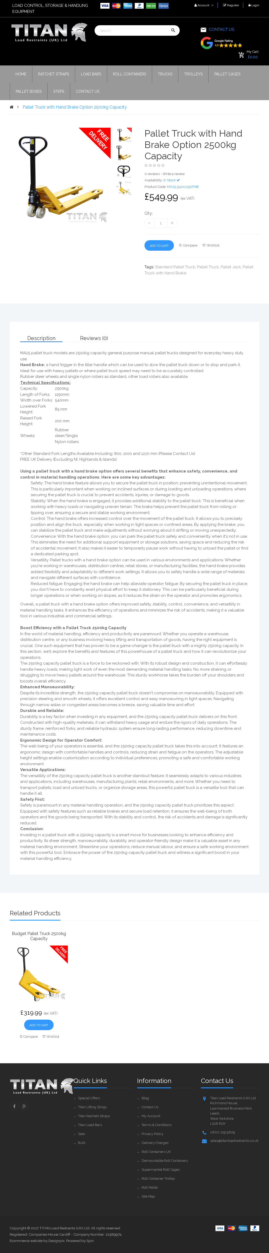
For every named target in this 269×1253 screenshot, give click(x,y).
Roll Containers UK (156, 1152)
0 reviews (152, 174)
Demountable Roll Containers (165, 1161)
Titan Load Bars (90, 1125)
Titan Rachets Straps (94, 1116)
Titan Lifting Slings (92, 1107)
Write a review (174, 174)
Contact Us (150, 1107)
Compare (190, 245)
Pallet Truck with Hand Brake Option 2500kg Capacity (75, 107)
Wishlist (213, 245)
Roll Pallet (150, 1187)
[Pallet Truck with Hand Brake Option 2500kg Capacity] (124, 135)
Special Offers (89, 1098)
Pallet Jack (231, 267)
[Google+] (24, 1106)
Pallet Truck (208, 267)
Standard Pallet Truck (175, 267)
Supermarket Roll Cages (161, 1170)
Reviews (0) (94, 338)
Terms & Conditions (157, 1125)
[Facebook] (14, 1106)
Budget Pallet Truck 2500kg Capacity (39, 936)
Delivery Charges (155, 1143)
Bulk (81, 1143)
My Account (151, 1116)
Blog (145, 1098)
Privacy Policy (152, 1134)
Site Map (148, 1196)
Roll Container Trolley (158, 1178)
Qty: (148, 213)
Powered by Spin (80, 1241)
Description (41, 338)
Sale (81, 1134)
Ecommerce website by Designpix (37, 1241)
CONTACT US (221, 29)
